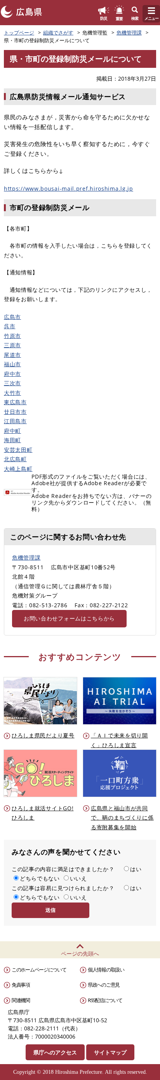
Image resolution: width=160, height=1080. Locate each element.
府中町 (12, 430)
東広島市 (15, 402)
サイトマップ (110, 1052)
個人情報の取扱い (106, 969)
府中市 (12, 373)
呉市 (9, 326)
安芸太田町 (18, 449)
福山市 (12, 364)
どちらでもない (40, 878)
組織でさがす (58, 32)
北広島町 (15, 459)
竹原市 (12, 335)
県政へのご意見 (104, 984)
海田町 (12, 440)
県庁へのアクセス (55, 1052)
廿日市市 (15, 411)
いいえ (78, 878)
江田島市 (15, 421)
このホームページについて (39, 969)
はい (135, 869)
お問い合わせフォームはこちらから (69, 618)
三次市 (12, 383)
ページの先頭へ (80, 953)
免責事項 (21, 984)
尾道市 (12, 354)
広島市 (12, 316)
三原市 (12, 345)
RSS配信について (105, 1000)
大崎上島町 (18, 468)
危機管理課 (129, 32)
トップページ (19, 32)
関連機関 (21, 1000)
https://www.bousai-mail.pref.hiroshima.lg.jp (68, 188)
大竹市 (12, 392)
